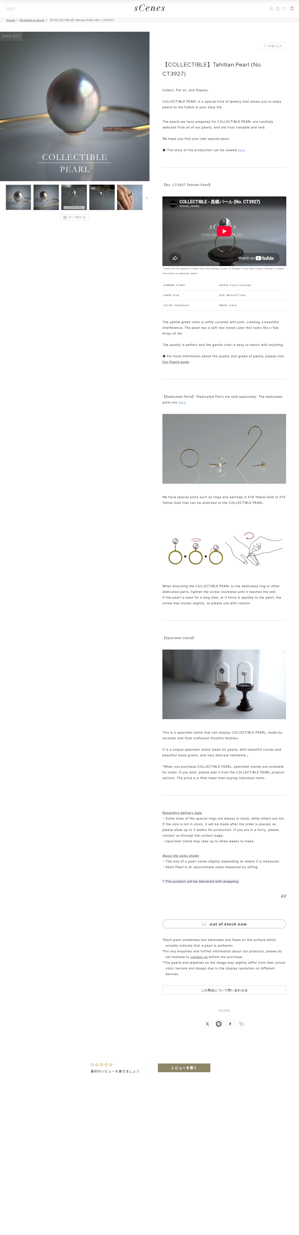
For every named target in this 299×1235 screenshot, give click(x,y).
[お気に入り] (285, 9)
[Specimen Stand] (224, 718)
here (241, 150)
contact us (199, 957)
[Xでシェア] (207, 1024)
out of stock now (228, 924)
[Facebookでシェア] (230, 1024)
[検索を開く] (278, 9)
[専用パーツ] (224, 482)
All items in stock (32, 20)
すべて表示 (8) (77, 217)
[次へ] (147, 198)
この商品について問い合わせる (224, 990)
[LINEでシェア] (218, 1024)
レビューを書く (184, 1068)
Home (10, 20)
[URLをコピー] (241, 1024)
